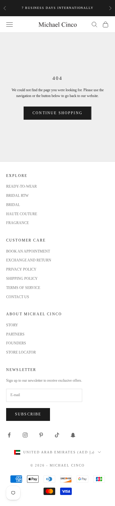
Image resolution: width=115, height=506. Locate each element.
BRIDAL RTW (17, 195)
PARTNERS (15, 334)
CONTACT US (17, 297)
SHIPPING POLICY (22, 278)
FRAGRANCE (17, 223)
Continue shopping (57, 113)
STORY (12, 325)
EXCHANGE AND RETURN (28, 260)
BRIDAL (13, 205)
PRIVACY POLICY (21, 269)
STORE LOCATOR (21, 352)
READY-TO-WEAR (21, 186)
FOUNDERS (16, 343)
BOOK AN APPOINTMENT (28, 251)
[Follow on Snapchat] (73, 435)
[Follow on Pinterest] (41, 435)
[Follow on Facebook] (9, 435)
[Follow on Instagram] (25, 435)
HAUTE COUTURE (21, 214)
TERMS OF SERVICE (23, 288)
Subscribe (28, 414)
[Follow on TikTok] (57, 435)
